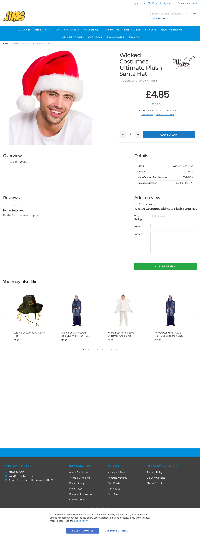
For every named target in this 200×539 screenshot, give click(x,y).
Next (196, 318)
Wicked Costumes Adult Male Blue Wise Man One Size (168, 335)
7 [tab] (111, 349)
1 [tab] (83, 349)
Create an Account (187, 3)
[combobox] (169, 13)
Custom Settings (116, 530)
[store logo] (14, 16)
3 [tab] (93, 349)
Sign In (167, 3)
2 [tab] (88, 349)
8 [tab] (116, 349)
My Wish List (154, 3)
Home (5, 43)
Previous (4, 318)
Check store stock (165, 114)
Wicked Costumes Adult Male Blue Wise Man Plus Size (74, 335)
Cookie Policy (81, 520)
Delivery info (147, 114)
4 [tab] (97, 349)
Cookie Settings (78, 499)
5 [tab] (102, 349)
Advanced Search (159, 18)
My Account (139, 3)
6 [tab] (107, 349)
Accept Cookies (82, 530)
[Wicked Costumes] (184, 63)
